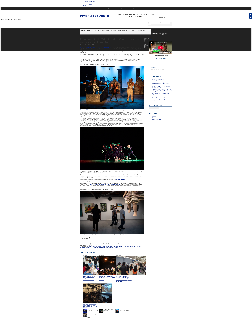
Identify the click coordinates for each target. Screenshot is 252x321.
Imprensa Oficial (119, 8)
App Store (166, 17)
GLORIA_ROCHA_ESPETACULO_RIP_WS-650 (92, 310)
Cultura (106, 247)
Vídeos (154, 116)
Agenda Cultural (120, 179)
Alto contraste (158, 8)
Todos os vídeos (161, 59)
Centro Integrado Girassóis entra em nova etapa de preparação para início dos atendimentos (161, 86)
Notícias (139, 16)
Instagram (160, 14)
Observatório (127, 8)
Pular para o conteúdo (89, 1)
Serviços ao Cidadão (129, 14)
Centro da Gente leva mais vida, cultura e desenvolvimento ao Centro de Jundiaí (161, 95)
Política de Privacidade (146, 47)
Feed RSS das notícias (156, 33)
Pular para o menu (88, 3)
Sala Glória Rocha (113, 247)
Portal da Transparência (110, 8)
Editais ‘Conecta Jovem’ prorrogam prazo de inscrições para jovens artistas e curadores (162, 99)
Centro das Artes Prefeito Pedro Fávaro (99, 246)
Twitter (166, 34)
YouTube (164, 14)
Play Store (169, 17)
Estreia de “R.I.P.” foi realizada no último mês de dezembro (96, 110)
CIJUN (145, 44)
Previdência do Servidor (136, 8)
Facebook (164, 33)
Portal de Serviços (100, 8)
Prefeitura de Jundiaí (94, 15)
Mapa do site (86, 5)
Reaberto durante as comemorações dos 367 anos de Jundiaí (96, 47)
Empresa (139, 14)
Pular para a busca (87, 4)
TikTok (162, 14)
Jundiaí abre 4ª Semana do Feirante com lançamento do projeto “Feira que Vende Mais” (162, 90)
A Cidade (119, 14)
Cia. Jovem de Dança (116, 246)
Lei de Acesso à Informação (90, 8)
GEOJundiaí (144, 8)
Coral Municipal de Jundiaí (97, 247)
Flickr (169, 14)
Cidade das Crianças (127, 246)
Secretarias (132, 16)
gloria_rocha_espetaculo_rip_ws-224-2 (125, 310)
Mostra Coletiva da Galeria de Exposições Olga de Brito (105, 184)
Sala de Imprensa (156, 119)
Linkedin (166, 14)
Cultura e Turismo (148, 14)
